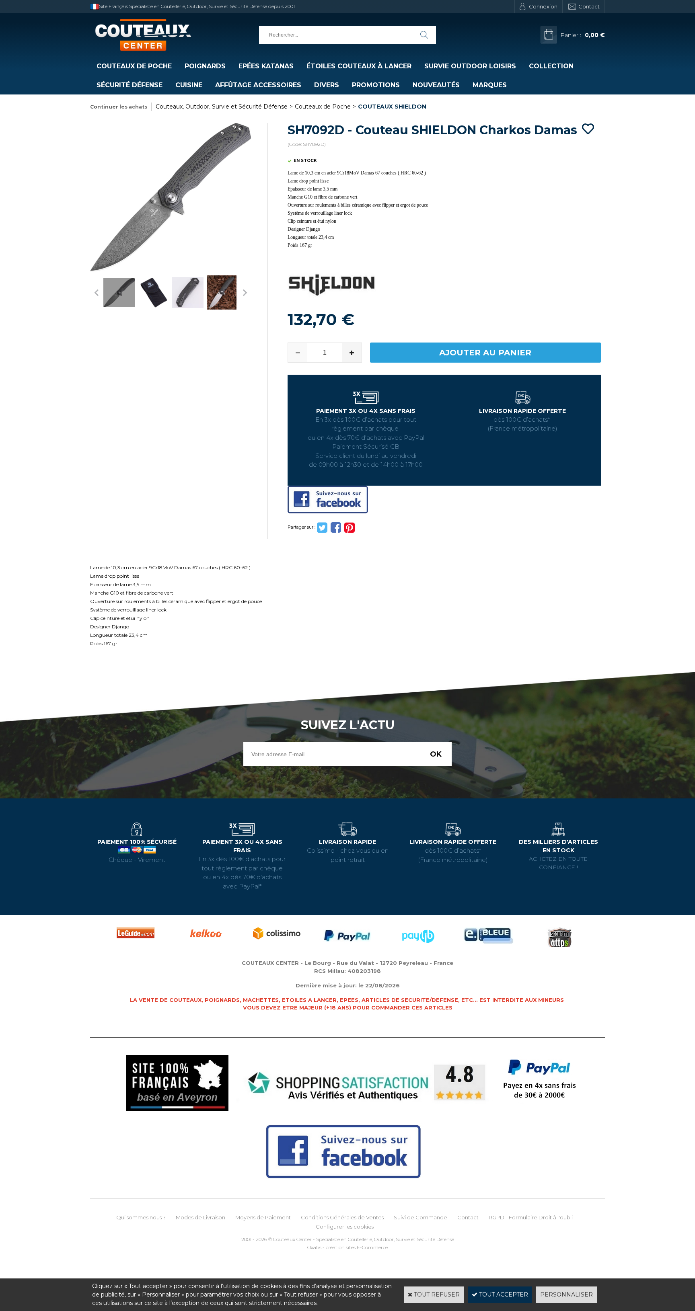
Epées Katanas (266, 66)
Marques (490, 85)
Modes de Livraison (200, 1217)
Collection (551, 66)
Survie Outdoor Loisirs (470, 66)
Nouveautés (436, 85)
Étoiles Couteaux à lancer (358, 66)
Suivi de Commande (420, 1217)
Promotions (376, 85)
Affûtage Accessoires (258, 85)
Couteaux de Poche (134, 66)
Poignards (205, 66)
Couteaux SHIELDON (392, 106)
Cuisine (188, 85)
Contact (589, 6)
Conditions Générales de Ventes (342, 1217)
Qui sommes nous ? (141, 1217)
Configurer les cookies (345, 1226)
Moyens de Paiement (263, 1217)
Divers (326, 85)
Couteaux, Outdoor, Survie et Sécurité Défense (222, 106)
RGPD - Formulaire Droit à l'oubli (531, 1217)
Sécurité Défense (129, 85)
